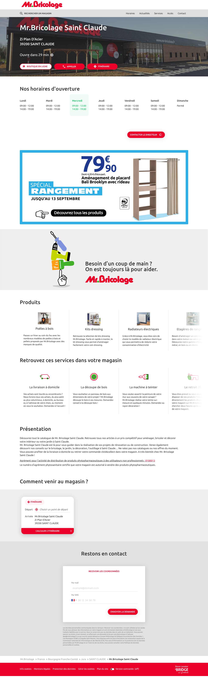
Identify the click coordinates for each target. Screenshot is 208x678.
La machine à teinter (143, 387)
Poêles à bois (44, 329)
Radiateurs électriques (143, 329)
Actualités (144, 13)
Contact (182, 13)
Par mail (75, 583)
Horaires (130, 13)
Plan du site (102, 669)
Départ (29, 509)
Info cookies (25, 669)
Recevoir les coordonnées (104, 571)
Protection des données (64, 669)
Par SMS (75, 595)
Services (158, 13)
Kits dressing (94, 329)
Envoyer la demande (123, 611)
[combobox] (73, 600)
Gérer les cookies (86, 669)
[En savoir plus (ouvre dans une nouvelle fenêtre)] (104, 187)
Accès (170, 13)
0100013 (150, 460)
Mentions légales (42, 669)
